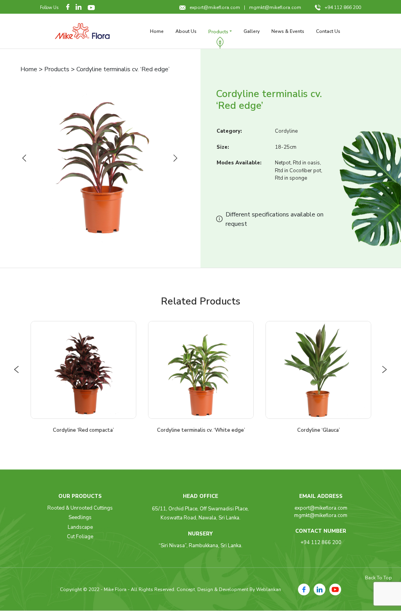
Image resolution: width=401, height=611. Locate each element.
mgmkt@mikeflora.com (275, 7)
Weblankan (268, 589)
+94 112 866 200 (343, 7)
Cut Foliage (80, 536)
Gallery (252, 31)
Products (218, 32)
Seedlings (80, 517)
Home (157, 31)
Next (177, 158)
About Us (186, 31)
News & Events (287, 31)
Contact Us (328, 31)
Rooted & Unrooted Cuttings (80, 508)
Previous (26, 158)
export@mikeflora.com (215, 7)
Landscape (80, 527)
